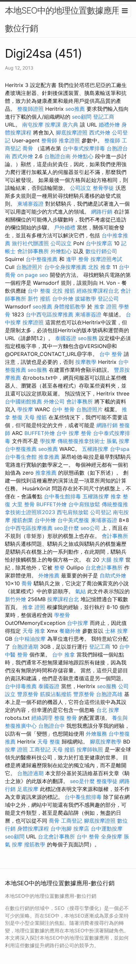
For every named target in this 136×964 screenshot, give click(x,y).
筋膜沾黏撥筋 (56, 694)
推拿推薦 (48, 456)
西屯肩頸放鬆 (72, 512)
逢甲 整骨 (77, 259)
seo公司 (90, 528)
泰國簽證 (65, 338)
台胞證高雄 (109, 694)
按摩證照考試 (106, 259)
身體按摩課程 (33, 828)
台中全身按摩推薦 (65, 267)
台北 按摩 (107, 710)
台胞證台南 (57, 156)
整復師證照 (30, 108)
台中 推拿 (63, 654)
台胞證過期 (25, 646)
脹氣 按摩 (118, 441)
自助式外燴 (113, 575)
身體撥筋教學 (69, 306)
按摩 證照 (16, 749)
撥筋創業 (22, 520)
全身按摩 (111, 836)
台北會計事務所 (103, 567)
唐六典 (70, 124)
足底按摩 (27, 789)
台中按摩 (77, 623)
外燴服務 (96, 733)
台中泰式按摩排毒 (84, 148)
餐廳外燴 (70, 631)
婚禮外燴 (109, 124)
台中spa (119, 449)
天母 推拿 (33, 631)
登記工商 (103, 116)
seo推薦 (75, 108)
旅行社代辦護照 (30, 243)
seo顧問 (81, 116)
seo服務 (87, 338)
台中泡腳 (61, 828)
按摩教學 (85, 362)
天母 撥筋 (35, 417)
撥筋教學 (34, 844)
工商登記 (40, 749)
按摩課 (53, 124)
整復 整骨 (65, 718)
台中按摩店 (99, 243)
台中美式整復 (73, 520)
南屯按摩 (32, 124)
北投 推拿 (99, 267)
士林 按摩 (116, 631)
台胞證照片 (29, 267)
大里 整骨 (23, 504)
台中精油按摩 (30, 638)
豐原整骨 (27, 694)
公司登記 (100, 512)
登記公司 (108, 298)
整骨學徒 (103, 188)
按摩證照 (33, 322)
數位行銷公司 (101, 251)
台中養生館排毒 (62, 496)
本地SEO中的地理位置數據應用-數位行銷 (64, 19)
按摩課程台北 (63, 599)
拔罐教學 (85, 298)
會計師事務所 (33, 251)
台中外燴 (62, 298)
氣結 (80, 591)
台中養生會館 (21, 456)
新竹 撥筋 (39, 298)
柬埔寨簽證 (30, 203)
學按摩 (25, 409)
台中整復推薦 (41, 259)
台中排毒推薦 (21, 686)
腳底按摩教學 (105, 741)
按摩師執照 (90, 749)
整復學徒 (107, 781)
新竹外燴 (15, 599)
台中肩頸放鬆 (84, 504)
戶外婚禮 (64, 227)
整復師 (112, 140)
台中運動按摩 (106, 828)
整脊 (59, 567)
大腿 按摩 (112, 559)
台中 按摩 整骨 (73, 433)
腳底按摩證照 (71, 132)
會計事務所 (79, 401)
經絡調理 (41, 718)
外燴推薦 (48, 575)
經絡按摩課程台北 (98, 290)
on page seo (32, 275)
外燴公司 (54, 401)
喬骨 (27, 148)
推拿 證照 (105, 306)
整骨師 (49, 140)
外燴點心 (82, 156)
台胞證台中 (51, 725)
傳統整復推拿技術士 (81, 441)
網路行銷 (101, 211)
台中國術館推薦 (23, 401)
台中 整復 (39, 290)
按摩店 (81, 828)
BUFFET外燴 (39, 433)
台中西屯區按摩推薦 (49, 314)
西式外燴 (99, 132)
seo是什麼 (66, 528)
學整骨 (62, 615)
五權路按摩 (95, 449)
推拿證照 (69, 140)
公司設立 (80, 188)
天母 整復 (48, 741)
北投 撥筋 (63, 290)
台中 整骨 (110, 354)
